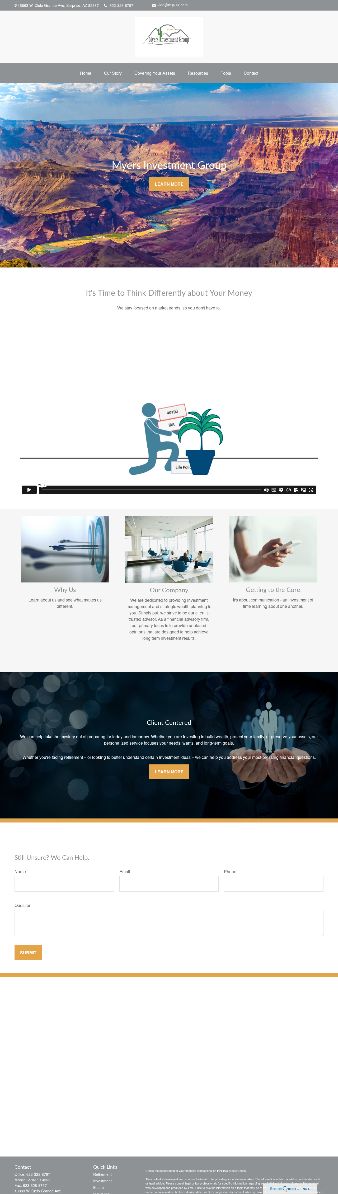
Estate (98, 1187)
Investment (102, 1180)
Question (23, 905)
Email (124, 871)
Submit (28, 952)
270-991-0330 (39, 1179)
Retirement (102, 1174)
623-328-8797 (121, 5)
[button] (86, 73)
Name (20, 871)
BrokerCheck (237, 1170)
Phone (230, 871)
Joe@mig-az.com (173, 4)
